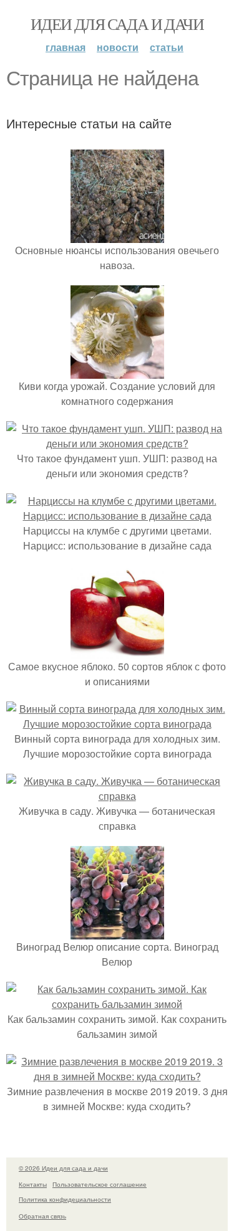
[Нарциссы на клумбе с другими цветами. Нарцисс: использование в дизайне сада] (117, 515)
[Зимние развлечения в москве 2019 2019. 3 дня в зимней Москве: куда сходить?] (117, 1076)
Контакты (33, 1184)
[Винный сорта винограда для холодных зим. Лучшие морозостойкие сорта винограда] (117, 723)
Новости (118, 47)
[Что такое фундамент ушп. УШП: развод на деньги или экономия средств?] (117, 443)
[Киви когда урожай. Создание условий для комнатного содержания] (117, 371)
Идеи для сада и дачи (117, 23)
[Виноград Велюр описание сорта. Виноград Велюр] (117, 931)
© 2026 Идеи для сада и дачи (63, 1168)
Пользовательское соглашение (99, 1184)
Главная (65, 47)
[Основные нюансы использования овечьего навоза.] (117, 235)
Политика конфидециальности (65, 1199)
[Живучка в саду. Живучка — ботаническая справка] (117, 796)
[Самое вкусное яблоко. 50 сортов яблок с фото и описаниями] (117, 651)
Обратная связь (42, 1216)
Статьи (166, 47)
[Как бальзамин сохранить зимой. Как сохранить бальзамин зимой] (117, 1004)
